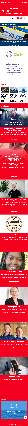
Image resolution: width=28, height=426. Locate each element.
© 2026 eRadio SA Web (14, 424)
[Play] (3, 11)
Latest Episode (14, 211)
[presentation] (1, 36)
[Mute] (8, 11)
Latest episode (14, 139)
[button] (9, 45)
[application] (14, 11)
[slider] (12, 11)
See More (14, 389)
